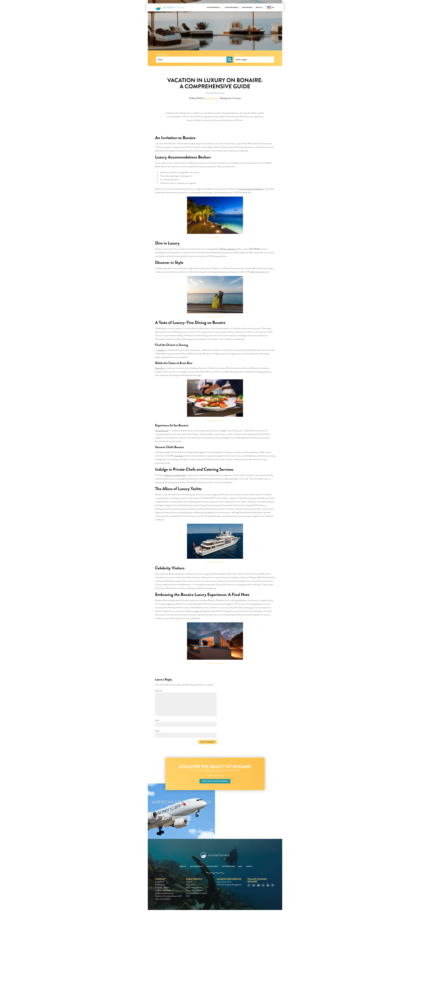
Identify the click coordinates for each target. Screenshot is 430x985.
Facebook (248, 885)
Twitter (253, 885)
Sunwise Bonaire (169, 7)
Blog (240, 866)
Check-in (189, 882)
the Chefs (178, 455)
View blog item (181, 818)
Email (157, 730)
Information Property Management (229, 884)
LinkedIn (263, 885)
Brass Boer (159, 368)
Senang (160, 350)
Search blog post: (161, 54)
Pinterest (272, 885)
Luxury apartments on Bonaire (196, 893)
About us (259, 7)
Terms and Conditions (162, 899)
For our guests (212, 866)
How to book (190, 884)
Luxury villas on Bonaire (194, 890)
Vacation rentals (213, 7)
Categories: (238, 54)
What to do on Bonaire (194, 887)
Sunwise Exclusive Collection (251, 189)
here (197, 611)
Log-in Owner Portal (224, 882)
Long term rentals (232, 7)
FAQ (188, 896)
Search (229, 60)
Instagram (267, 885)
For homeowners (228, 866)
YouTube (258, 885)
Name (157, 720)
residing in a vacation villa (174, 475)
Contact (249, 866)
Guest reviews (247, 7)
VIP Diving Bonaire (227, 249)
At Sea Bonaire (161, 430)
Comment (159, 690)
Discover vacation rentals (215, 781)
